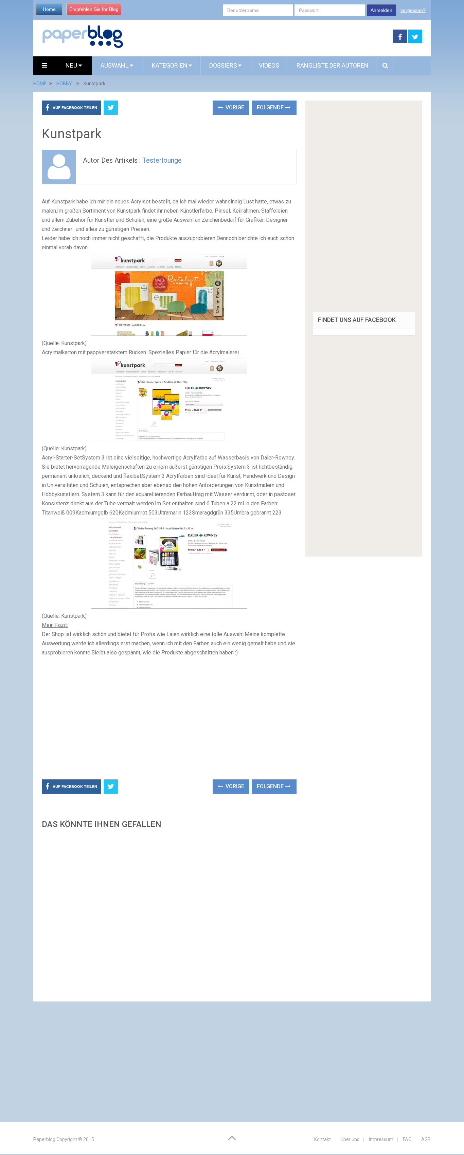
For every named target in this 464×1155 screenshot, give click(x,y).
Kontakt (322, 1139)
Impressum (381, 1139)
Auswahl (115, 65)
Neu (72, 65)
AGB (426, 1139)
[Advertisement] (258, 36)
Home (49, 9)
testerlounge (162, 160)
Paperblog (44, 1139)
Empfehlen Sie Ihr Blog (94, 9)
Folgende (271, 107)
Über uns (349, 1139)
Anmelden (381, 10)
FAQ (407, 1139)
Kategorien (170, 65)
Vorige (234, 107)
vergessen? (413, 10)
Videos (269, 65)
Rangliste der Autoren (333, 65)
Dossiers (223, 65)
